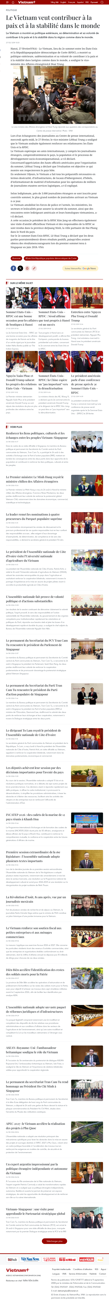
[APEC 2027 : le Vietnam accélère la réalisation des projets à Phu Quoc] (87, 1132)
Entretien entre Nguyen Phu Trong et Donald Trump (86, 316)
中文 (87, 2)
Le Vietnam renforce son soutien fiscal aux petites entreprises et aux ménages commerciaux (34, 932)
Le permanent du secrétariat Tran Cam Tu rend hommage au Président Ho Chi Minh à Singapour (37, 1086)
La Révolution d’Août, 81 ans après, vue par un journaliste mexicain (36, 899)
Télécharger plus (54, 1241)
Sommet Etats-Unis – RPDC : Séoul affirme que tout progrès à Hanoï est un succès (54, 318)
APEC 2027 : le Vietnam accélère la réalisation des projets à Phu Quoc (35, 1126)
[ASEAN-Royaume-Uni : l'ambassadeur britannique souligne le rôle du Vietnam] (87, 1056)
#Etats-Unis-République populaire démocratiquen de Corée (51, 258)
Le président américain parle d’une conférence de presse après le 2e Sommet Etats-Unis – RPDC (85, 384)
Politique (11, 10)
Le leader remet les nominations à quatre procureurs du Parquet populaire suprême (34, 516)
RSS (96, 1269)
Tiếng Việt (54, 2)
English (63, 2)
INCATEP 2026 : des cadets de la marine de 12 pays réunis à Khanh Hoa (35, 817)
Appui (103, 1269)
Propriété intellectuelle (61, 1269)
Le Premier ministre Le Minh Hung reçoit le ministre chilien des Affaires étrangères (35, 479)
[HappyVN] (91, 1259)
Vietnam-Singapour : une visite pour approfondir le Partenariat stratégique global (35, 1211)
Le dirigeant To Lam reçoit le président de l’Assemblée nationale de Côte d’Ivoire (33, 732)
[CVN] (35, 1259)
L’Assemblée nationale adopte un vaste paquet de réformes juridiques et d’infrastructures (36, 1009)
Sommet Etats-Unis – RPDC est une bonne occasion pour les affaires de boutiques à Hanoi (22, 318)
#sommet (16, 258)
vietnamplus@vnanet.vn (68, 1290)
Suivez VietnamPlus (73, 268)
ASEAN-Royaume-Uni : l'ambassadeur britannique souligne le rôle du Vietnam (32, 1050)
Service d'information (78, 1273)
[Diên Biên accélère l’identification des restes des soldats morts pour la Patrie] (87, 978)
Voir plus (16, 426)
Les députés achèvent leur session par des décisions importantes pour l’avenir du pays (35, 770)
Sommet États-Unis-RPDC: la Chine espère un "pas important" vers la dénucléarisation (53, 382)
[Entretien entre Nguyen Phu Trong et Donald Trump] (87, 298)
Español (80, 2)
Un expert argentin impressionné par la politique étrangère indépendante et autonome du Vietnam (37, 1168)
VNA (64, 1273)
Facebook (13, 268)
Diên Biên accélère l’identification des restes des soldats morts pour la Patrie (35, 972)
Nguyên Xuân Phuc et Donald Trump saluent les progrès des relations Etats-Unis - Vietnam (21, 382)
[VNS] (16, 1259)
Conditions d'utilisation (82, 1269)
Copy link (34, 268)
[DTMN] (54, 1259)
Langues (56, 1273)
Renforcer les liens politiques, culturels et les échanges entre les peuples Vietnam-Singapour (37, 435)
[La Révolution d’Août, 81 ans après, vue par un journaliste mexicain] (87, 905)
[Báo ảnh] (73, 1259)
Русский (94, 2)
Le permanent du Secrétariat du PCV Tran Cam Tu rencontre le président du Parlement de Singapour (37, 644)
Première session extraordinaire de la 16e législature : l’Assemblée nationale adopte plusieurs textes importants (33, 856)
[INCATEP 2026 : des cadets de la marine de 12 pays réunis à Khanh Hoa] (87, 823)
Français (71, 2)
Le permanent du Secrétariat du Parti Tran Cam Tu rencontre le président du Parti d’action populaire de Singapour (34, 689)
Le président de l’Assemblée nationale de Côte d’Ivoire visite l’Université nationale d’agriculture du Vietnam (36, 556)
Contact (102, 1273)
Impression (27, 268)
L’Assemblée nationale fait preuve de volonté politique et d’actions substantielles (35, 599)
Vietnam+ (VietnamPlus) (27, 2)
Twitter (20, 268)
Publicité (93, 1273)
